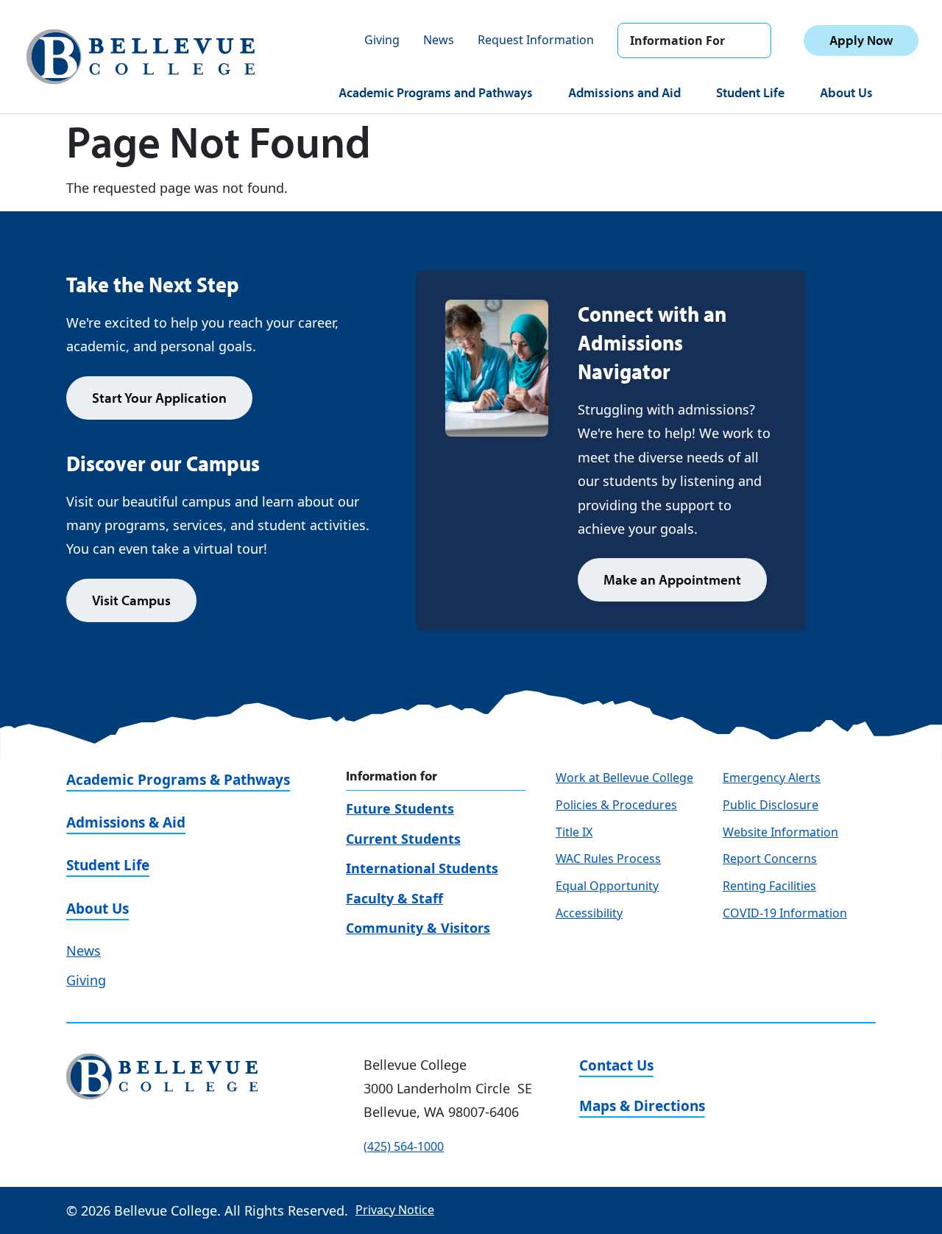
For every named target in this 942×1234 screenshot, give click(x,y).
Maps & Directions (642, 1105)
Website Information (780, 832)
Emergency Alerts (772, 777)
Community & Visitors (418, 928)
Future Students (400, 808)
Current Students (403, 838)
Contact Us (616, 1065)
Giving (382, 40)
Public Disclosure (770, 805)
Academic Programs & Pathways (178, 779)
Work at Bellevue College (624, 777)
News (438, 40)
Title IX (574, 832)
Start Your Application (159, 397)
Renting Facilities (769, 886)
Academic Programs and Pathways (436, 92)
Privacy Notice (394, 1210)
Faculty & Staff (394, 898)
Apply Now (861, 40)
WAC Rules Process (608, 858)
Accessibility (589, 913)
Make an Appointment (672, 579)
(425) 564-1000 (404, 1146)
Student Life (750, 92)
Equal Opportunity (607, 886)
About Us (846, 92)
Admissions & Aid (125, 822)
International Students (422, 868)
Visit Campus (131, 600)
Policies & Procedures (616, 805)
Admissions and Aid (624, 92)
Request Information (536, 40)
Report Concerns (770, 858)
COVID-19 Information (785, 913)
